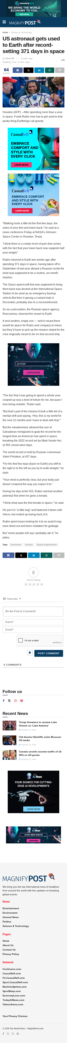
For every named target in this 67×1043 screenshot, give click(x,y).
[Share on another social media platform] (59, 70)
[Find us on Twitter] (9, 701)
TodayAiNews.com (13, 1000)
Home (5, 32)
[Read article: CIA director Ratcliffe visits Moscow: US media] (9, 740)
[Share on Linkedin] (39, 70)
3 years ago (26, 58)
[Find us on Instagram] (15, 701)
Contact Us (9, 949)
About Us (8, 945)
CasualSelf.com (12, 973)
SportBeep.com (12, 991)
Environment (10, 912)
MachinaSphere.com (14, 986)
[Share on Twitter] (29, 70)
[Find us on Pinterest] (21, 701)
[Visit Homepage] (25, 22)
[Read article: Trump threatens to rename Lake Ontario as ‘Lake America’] (9, 725)
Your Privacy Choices (15, 1016)
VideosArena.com (13, 1004)
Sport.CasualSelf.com (15, 982)
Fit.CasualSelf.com (14, 978)
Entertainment (11, 908)
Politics (7, 921)
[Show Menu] (4, 22)
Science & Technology (21, 32)
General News (11, 917)
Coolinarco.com (12, 969)
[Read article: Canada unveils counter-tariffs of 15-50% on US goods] (9, 755)
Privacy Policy (11, 954)
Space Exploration (47, 545)
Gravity (29, 545)
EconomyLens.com (14, 995)
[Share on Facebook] (18, 70)
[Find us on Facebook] (3, 701)
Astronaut (16, 545)
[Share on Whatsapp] (49, 70)
